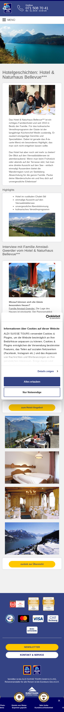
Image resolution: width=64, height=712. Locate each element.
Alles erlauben (32, 381)
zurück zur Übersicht (32, 564)
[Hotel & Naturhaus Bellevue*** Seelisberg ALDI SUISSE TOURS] (32, 224)
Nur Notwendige (32, 392)
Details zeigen (46, 371)
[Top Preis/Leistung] (17, 604)
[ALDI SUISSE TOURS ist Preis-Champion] (48, 603)
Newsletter (32, 647)
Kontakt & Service (32, 655)
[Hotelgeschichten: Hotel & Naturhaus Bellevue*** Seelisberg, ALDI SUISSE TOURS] (32, 100)
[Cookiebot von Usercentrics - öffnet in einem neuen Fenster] (46, 317)
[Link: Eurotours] (32, 691)
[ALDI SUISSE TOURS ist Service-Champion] (33, 603)
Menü (11, 20)
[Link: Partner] (27, 670)
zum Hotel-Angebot (32, 407)
